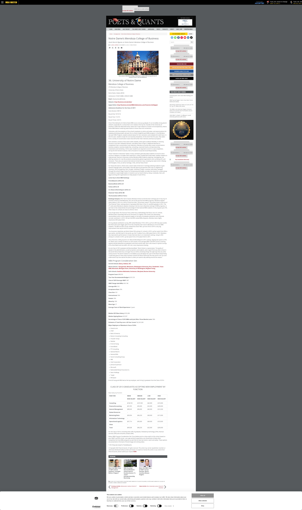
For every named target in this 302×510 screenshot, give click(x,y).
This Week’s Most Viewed (139, 29)
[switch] (131, 506)
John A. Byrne (114, 45)
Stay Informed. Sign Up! (178, 33)
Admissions (151, 29)
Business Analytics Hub (181, 71)
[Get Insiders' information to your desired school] (181, 130)
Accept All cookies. (127, 10)
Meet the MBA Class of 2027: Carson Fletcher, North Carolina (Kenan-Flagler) (145, 471)
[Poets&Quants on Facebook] (178, 37)
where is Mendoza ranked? (120, 482)
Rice (150, 266)
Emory (121, 264)
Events (172, 29)
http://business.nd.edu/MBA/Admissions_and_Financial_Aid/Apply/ (137, 105)
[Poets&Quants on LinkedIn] (188, 37)
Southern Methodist (123, 271)
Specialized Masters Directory (181, 67)
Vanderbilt (155, 266)
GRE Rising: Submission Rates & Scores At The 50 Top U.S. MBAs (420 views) (181, 105)
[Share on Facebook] (116, 47)
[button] (110, 47)
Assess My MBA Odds (182, 78)
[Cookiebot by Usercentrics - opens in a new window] (96, 507)
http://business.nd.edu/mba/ (123, 102)
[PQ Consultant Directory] (181, 159)
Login (190, 33)
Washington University (141, 266)
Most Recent (126, 29)
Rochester (133, 271)
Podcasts (165, 29)
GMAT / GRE (179, 29)
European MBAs (188, 29)
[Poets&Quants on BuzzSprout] (175, 37)
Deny (202, 505)
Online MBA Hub (181, 64)
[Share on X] (113, 47)
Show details (168, 506)
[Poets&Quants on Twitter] (172, 37)
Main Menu (117, 29)
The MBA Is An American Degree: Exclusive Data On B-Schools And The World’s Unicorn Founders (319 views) (181, 110)
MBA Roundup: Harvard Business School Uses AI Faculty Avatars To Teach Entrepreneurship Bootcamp (130, 473)
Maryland (140, 271)
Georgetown (122, 266)
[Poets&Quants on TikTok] (191, 37)
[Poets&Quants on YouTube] (185, 37)
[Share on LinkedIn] (118, 47)
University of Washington (137, 268)
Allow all (202, 495)
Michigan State (123, 268)
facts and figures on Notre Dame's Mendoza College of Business (130, 481)
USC (130, 264)
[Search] (191, 42)
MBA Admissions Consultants (181, 75)
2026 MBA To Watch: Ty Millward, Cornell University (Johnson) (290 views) (180, 116)
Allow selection (203, 500)
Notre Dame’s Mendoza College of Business (130, 34)
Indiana (125, 264)
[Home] (136, 21)
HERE (134, 451)
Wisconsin (115, 268)
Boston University (149, 271)
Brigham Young (150, 268)
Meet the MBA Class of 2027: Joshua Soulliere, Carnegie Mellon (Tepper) (115, 470)
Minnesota (130, 266)
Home (110, 29)
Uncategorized (117, 34)
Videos (158, 29)
